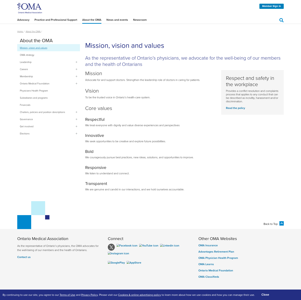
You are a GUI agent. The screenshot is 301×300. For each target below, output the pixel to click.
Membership (26, 76)
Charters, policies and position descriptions (42, 112)
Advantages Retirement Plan (216, 251)
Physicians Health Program (34, 90)
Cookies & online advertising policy (139, 295)
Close (265, 294)
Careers (24, 69)
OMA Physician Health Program (218, 258)
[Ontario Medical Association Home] (29, 8)
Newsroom (140, 20)
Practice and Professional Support (55, 20)
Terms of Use (67, 295)
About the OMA (91, 20)
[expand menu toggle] (76, 62)
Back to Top (271, 224)
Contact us (24, 257)
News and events (117, 20)
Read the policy (235, 108)
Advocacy (23, 20)
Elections (24, 133)
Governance (26, 119)
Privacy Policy (89, 295)
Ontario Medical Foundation (34, 83)
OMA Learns (206, 264)
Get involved (26, 126)
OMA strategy (27, 54)
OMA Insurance (208, 245)
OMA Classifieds (208, 277)
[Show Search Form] (281, 20)
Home (20, 31)
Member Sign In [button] (271, 6)
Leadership (26, 62)
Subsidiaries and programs (34, 97)
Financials (25, 105)
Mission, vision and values (33, 47)
